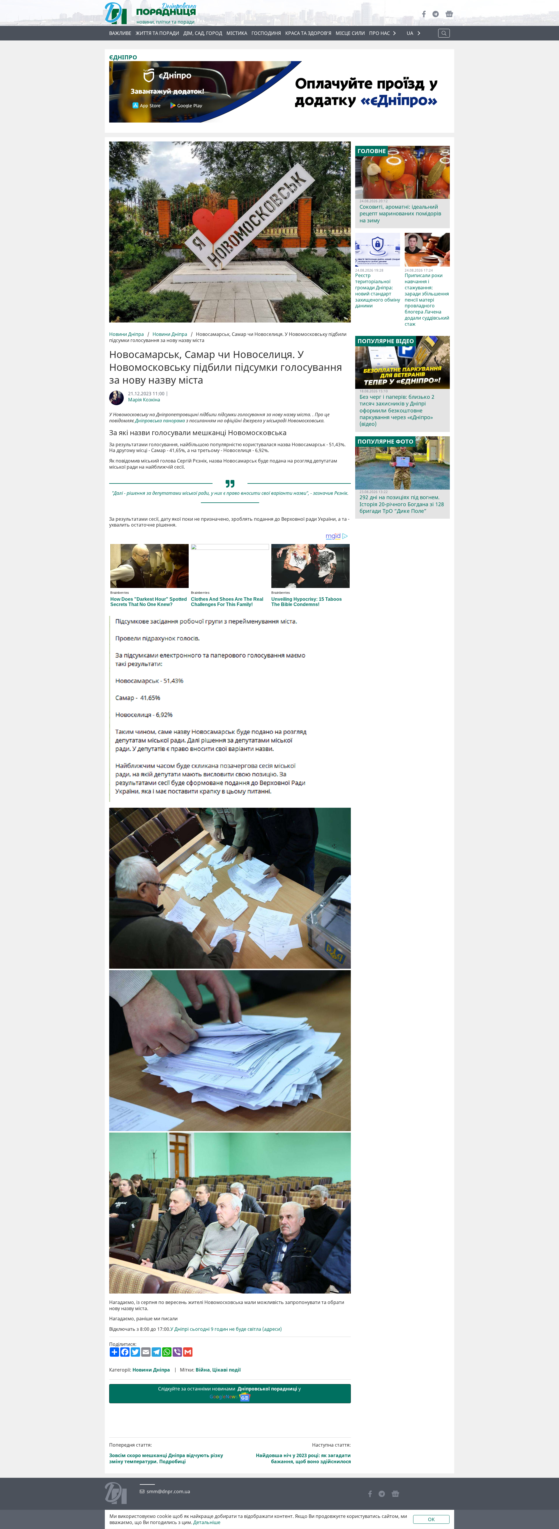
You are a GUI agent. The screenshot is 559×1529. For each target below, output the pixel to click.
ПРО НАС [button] (379, 33)
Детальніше (206, 1522)
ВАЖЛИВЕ (120, 33)
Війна (203, 1370)
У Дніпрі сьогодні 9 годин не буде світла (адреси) (226, 1329)
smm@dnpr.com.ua (168, 1492)
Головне (372, 151)
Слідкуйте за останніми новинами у (230, 1393)
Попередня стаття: (166, 1453)
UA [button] (410, 33)
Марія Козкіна (144, 400)
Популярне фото (385, 441)
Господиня (266, 33)
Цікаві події (226, 1370)
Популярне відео (386, 341)
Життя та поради (157, 33)
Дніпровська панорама (160, 421)
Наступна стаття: (303, 1453)
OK (431, 1519)
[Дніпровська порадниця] (120, 1493)
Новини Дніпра (127, 334)
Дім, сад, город (202, 33)
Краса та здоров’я (308, 33)
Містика (237, 33)
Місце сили (350, 33)
